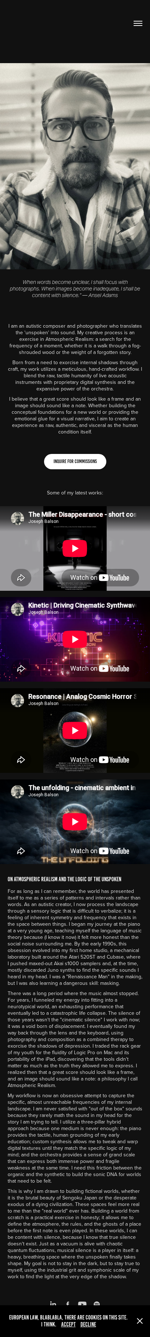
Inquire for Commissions (75, 461)
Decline (88, 1324)
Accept (68, 1324)
